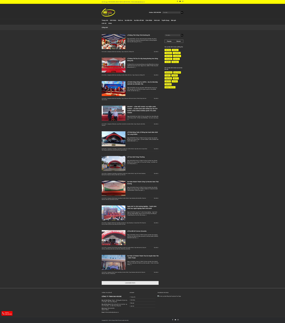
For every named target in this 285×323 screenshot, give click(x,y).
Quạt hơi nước (123, 150)
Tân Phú (168, 61)
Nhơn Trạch (168, 56)
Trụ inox (105, 99)
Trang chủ (133, 297)
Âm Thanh (139, 173)
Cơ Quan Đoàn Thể (137, 222)
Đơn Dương (114, 247)
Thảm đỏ (103, 125)
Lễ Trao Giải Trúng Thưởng (136, 157)
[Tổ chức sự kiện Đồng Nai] (169, 296)
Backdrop (143, 173)
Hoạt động (119, 51)
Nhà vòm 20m (117, 150)
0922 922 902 (127, 2)
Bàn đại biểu (138, 198)
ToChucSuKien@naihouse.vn (138, 2)
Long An (168, 75)
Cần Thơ (168, 81)
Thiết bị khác (112, 273)
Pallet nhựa (123, 248)
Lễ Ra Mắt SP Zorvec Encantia (136, 231)
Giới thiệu (133, 300)
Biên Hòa (114, 51)
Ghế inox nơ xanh (132, 98)
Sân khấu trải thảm (114, 199)
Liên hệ (132, 306)
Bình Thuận (114, 272)
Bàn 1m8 (139, 148)
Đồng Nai (114, 124)
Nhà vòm (123, 174)
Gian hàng (114, 224)
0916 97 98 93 (119, 2)
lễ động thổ (131, 51)
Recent (179, 41)
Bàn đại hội (104, 174)
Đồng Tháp (168, 78)
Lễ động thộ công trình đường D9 (138, 35)
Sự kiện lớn (124, 124)
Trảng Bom (168, 53)
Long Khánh (119, 148)
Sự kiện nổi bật (124, 75)
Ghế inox (113, 174)
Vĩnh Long (168, 84)
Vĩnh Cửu (130, 75)
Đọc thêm (156, 51)
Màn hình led (111, 150)
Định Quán (175, 61)
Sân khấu (143, 124)
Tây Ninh (174, 75)
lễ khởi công (139, 98)
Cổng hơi (126, 51)
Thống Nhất (168, 59)
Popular (169, 41)
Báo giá (132, 303)
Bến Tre (176, 78)
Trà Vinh (175, 81)
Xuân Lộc (176, 59)
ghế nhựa (108, 248)
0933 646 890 (111, 2)
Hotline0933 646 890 (8, 313)
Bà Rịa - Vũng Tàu (170, 87)
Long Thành (119, 124)
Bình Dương (114, 198)
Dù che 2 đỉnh (105, 224)
